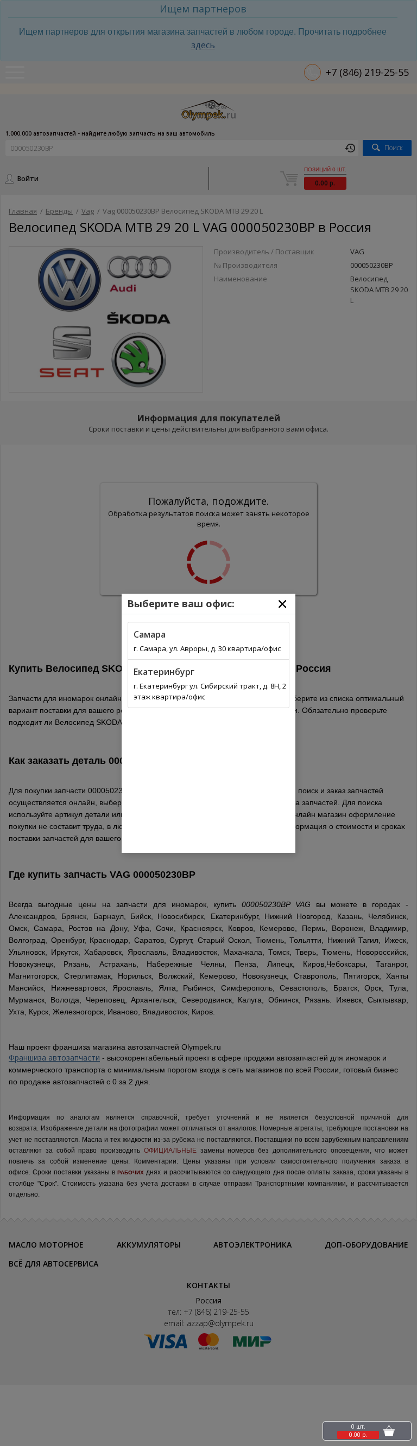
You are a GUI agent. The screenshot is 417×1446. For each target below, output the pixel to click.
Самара (150, 634)
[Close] (282, 604)
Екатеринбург (164, 672)
